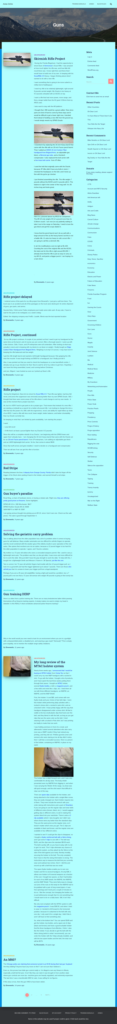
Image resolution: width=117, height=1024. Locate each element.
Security (90, 452)
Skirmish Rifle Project (49, 59)
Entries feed (92, 61)
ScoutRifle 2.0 (39, 76)
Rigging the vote (93, 444)
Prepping (91, 413)
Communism (92, 233)
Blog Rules (101, 4)
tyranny (90, 492)
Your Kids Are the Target (96, 124)
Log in (90, 57)
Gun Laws (91, 329)
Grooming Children (94, 325)
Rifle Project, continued (19, 335)
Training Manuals (79, 4)
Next (47, 995)
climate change (93, 224)
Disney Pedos (92, 255)
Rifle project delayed (17, 297)
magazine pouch (63, 686)
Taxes (90, 470)
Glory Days (92, 316)
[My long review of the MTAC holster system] (17, 666)
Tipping (90, 479)
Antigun (90, 206)
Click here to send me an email (97, 96)
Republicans (92, 439)
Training (90, 483)
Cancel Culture (93, 219)
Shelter (90, 461)
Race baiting (92, 435)
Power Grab (92, 404)
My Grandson (92, 382)
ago (49, 282)
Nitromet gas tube (46, 155)
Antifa (90, 202)
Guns (89, 334)
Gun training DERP (16, 594)
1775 (89, 184)
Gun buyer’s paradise (18, 493)
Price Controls (93, 422)
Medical (90, 364)
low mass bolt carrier (42, 160)
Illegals (90, 342)
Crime (90, 246)
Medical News (93, 369)
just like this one (57, 560)
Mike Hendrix (92, 140)
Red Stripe (10, 468)
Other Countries (93, 107)
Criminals (91, 250)
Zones (91, 4)
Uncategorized (39, 55)
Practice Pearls (93, 408)
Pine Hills (91, 395)
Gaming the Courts (94, 307)
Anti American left (94, 197)
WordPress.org (93, 70)
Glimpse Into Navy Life (96, 128)
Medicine (91, 373)
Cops (89, 237)
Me (89, 360)
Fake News (92, 285)
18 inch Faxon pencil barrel (18, 439)
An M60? (9, 959)
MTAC (60, 683)
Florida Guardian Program (97, 294)
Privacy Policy (70, 1013)
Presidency (92, 417)
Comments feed (93, 65)
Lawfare (90, 356)
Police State (92, 400)
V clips (47, 840)
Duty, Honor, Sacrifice (95, 259)
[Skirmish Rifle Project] (17, 59)
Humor (90, 338)
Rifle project (11, 389)
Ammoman (48, 66)
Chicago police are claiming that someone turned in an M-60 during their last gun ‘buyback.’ (40, 964)
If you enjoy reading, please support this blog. (99, 173)
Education (91, 272)
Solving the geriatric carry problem (28, 534)
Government (92, 320)
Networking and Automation (97, 386)
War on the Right (94, 501)
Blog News (91, 215)
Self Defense (92, 457)
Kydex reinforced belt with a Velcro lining (56, 837)
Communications (94, 228)
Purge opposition (94, 430)
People (90, 391)
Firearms (91, 290)
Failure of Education (95, 281)
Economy (91, 268)
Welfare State (92, 505)
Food (89, 298)
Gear (89, 312)
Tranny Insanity (93, 487)
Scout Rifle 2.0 (41, 394)
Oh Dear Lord (92, 111)
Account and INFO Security (97, 189)
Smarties (69, 805)
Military (90, 378)
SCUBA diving (92, 448)
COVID (90, 241)
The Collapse (92, 474)
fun (89, 303)
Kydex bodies (44, 686)
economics (91, 263)
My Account (56, 1013)
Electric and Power (94, 276)
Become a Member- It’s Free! (25, 1013)
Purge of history (93, 426)
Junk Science (92, 351)
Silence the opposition (95, 465)
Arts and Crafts (93, 211)
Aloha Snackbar (93, 193)
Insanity (90, 347)
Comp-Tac (59, 673)
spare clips (45, 795)
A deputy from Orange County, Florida (37, 472)
